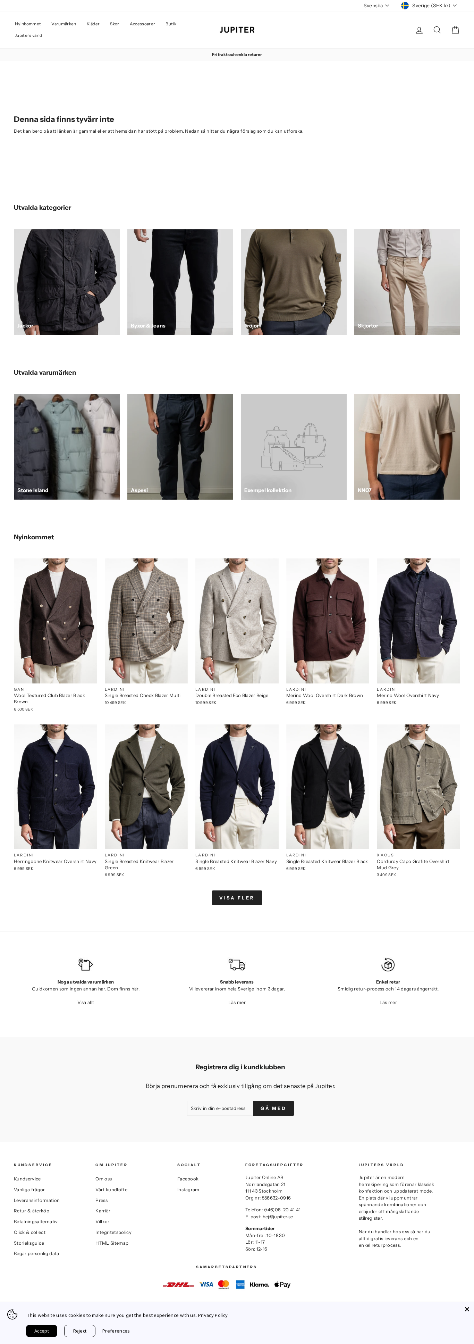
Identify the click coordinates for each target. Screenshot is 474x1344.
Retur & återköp (31, 1210)
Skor (114, 23)
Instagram (188, 1189)
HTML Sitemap (111, 1243)
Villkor (102, 1221)
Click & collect (29, 1232)
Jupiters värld (28, 35)
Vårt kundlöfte (111, 1189)
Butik (171, 23)
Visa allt (85, 1002)
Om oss (103, 1178)
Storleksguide (29, 1243)
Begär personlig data (36, 1253)
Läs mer (237, 1002)
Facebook (188, 1178)
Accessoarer (142, 23)
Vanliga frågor (29, 1189)
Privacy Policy (213, 1315)
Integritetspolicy (113, 1232)
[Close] (467, 1309)
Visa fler (236, 898)
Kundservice (27, 1178)
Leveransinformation (37, 1200)
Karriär (102, 1210)
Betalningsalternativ (36, 1221)
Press (101, 1200)
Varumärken (63, 23)
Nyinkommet (28, 23)
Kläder (93, 23)
